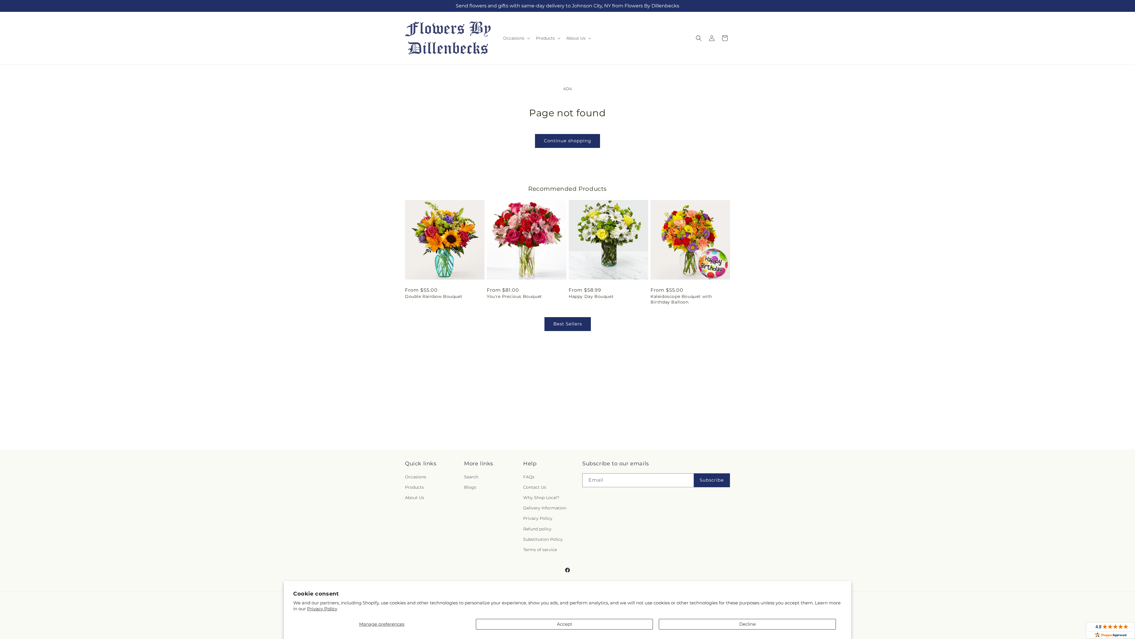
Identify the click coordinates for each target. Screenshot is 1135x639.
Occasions (415, 477)
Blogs (470, 487)
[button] (516, 38)
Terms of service (540, 549)
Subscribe (712, 480)
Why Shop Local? (541, 497)
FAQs (528, 477)
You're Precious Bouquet (514, 296)
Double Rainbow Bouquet (433, 296)
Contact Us (534, 487)
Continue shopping (567, 140)
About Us (414, 497)
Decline (747, 624)
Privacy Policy (322, 608)
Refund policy (537, 529)
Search (471, 477)
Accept (564, 624)
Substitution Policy (543, 539)
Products (414, 487)
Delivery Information (544, 508)
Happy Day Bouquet (591, 296)
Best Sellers (567, 324)
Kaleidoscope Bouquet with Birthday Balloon (681, 299)
